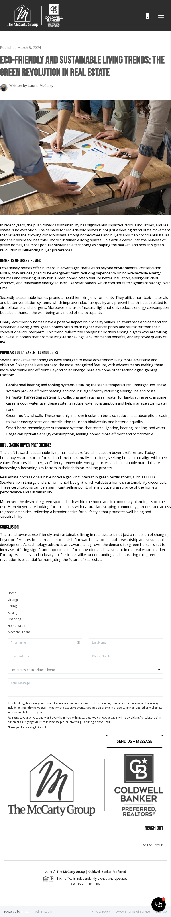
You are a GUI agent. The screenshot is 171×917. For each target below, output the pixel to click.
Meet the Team (19, 632)
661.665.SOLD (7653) (142, 15)
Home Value (16, 625)
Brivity (25, 911)
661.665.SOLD (153, 845)
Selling (12, 606)
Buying (12, 612)
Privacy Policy (101, 911)
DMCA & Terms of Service (133, 911)
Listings (13, 599)
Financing (14, 619)
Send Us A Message (134, 741)
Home (12, 593)
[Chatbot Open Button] (158, 904)
